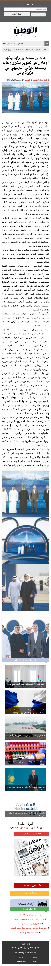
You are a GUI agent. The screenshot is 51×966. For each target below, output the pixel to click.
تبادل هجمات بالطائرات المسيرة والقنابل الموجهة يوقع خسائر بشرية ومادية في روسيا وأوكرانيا (27, 711)
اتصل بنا (35, 961)
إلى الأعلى (25, 944)
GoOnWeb (29, 953)
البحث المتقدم (17, 14)
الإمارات (44, 80)
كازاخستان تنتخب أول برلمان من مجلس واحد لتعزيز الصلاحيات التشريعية (26, 789)
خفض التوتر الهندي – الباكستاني (29, 915)
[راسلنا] (25, 18)
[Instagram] (18, 4)
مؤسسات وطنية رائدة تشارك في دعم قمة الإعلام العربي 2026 (27, 814)
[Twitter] (28, 4)
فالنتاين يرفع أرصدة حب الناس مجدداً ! (29, 924)
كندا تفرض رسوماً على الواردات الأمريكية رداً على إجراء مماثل (27, 737)
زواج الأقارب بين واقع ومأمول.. (28, 932)
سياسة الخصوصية (21, 961)
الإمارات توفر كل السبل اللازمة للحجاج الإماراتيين (29, 919)
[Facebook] (32, 4)
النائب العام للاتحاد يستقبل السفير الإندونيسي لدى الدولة (26, 685)
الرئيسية (35, 80)
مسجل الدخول (25, 827)
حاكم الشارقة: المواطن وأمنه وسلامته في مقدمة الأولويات (28, 928)
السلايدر (27, 80)
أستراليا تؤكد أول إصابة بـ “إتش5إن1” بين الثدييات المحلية (26, 763)
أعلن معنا (21, 957)
